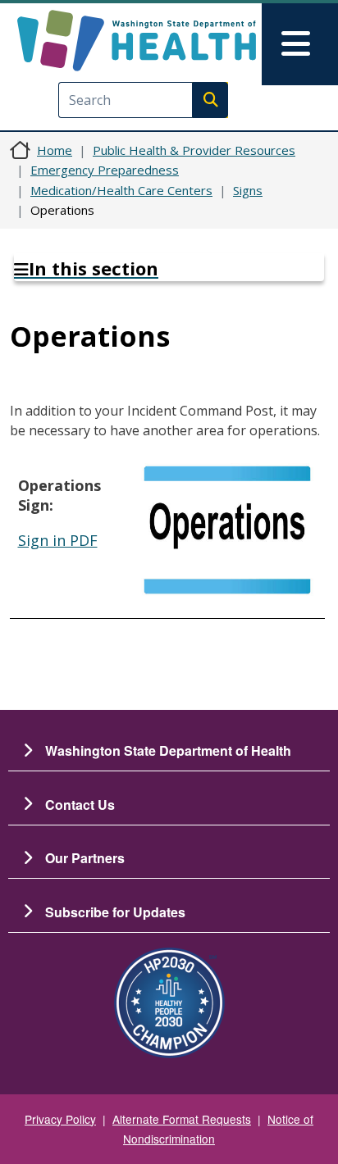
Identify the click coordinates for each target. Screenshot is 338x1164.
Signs (248, 190)
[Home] (136, 40)
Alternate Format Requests (181, 1119)
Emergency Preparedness (104, 169)
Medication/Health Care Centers (121, 190)
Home (54, 150)
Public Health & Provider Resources (194, 150)
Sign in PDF (58, 540)
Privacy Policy (60, 1119)
